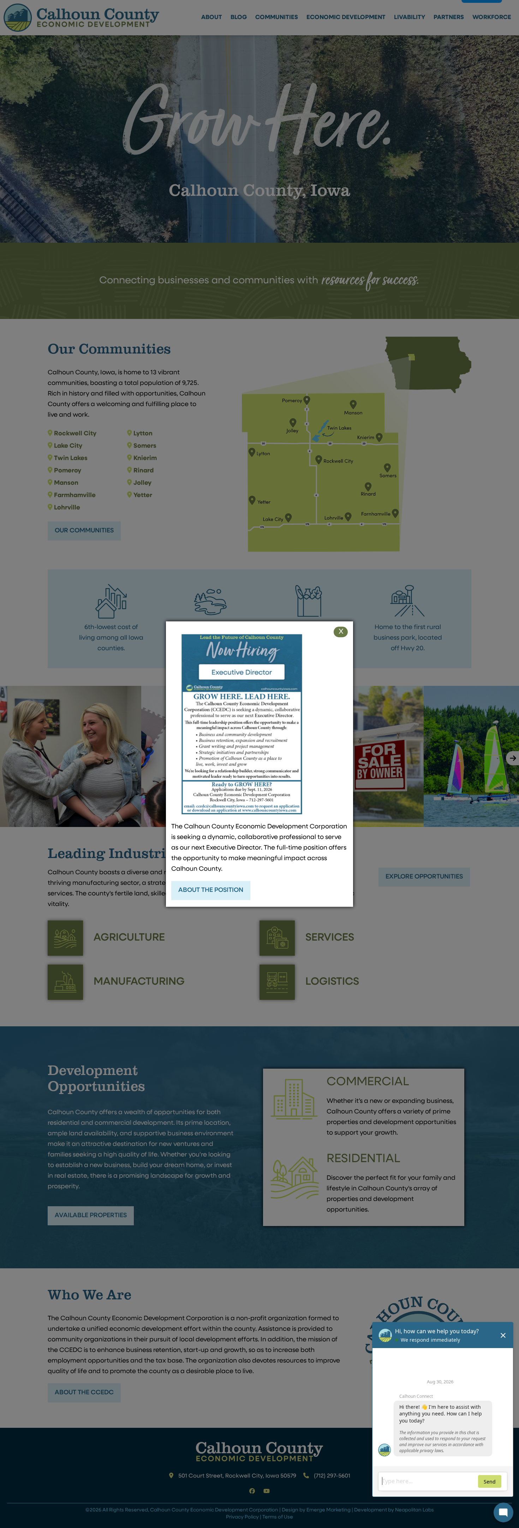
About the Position (210, 890)
